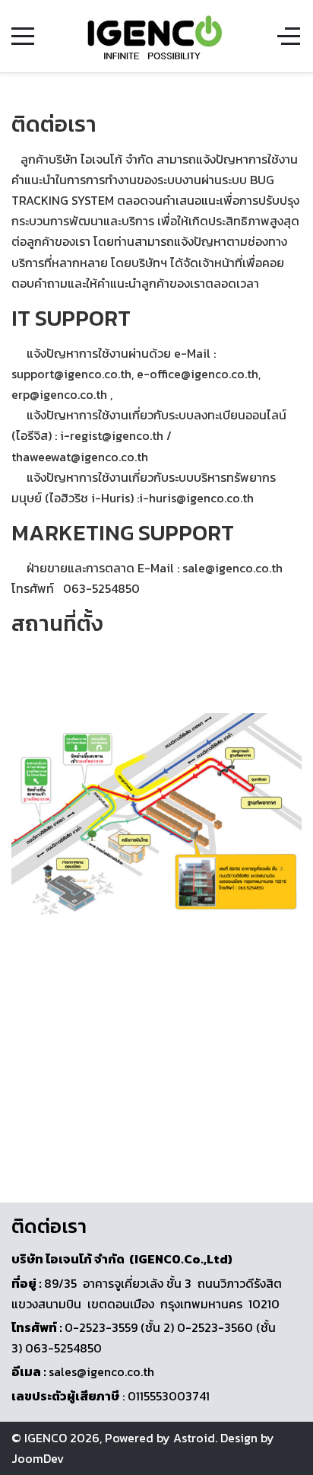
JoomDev (37, 1458)
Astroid (194, 1438)
